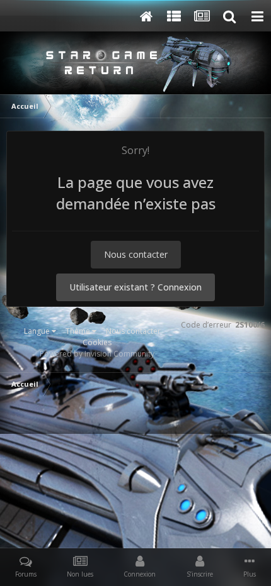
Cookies (97, 342)
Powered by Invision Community (97, 353)
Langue (38, 331)
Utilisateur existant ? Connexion (135, 287)
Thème (79, 331)
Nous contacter (136, 254)
